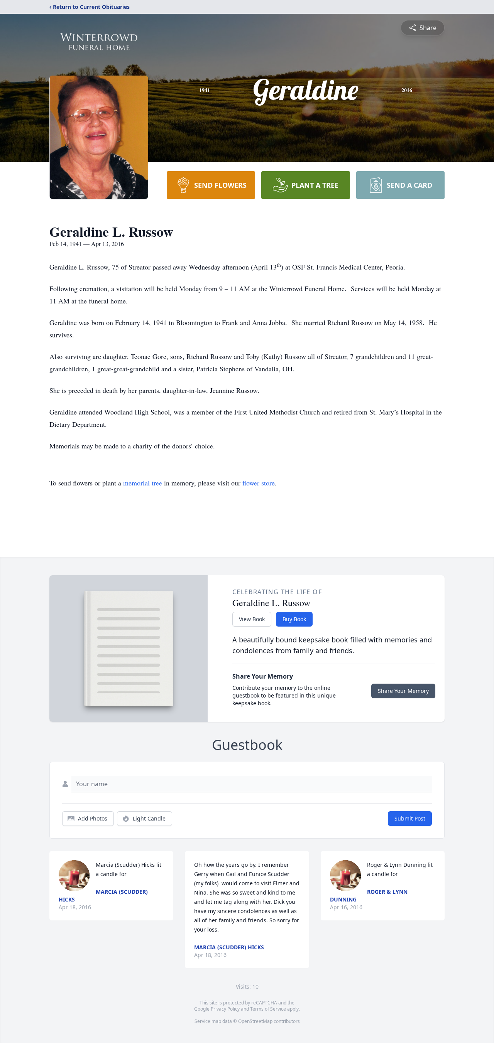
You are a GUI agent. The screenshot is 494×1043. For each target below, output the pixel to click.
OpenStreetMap (255, 1021)
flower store (258, 482)
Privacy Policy (225, 1009)
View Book (252, 619)
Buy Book (294, 619)
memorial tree (142, 482)
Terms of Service (268, 1009)
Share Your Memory (403, 690)
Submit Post (409, 818)
